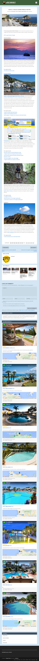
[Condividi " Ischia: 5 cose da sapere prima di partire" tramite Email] (20, 243)
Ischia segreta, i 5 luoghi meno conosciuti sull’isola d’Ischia (15, 115)
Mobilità (27, 659)
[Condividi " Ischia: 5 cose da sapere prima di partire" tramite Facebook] (11, 243)
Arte (21, 659)
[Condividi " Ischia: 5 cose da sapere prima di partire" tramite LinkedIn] (18, 243)
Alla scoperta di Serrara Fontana (6, 272)
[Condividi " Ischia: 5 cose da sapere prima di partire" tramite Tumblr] (15, 243)
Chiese (24, 659)
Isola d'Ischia (23, 11)
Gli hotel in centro (7, 156)
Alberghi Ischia (5, 635)
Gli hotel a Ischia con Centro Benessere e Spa (12, 152)
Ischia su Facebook (6, 638)
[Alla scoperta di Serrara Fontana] (7, 269)
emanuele (13, 11)
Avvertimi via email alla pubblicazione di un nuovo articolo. (14, 305)
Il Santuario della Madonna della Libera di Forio (23, 276)
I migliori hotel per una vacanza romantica (12, 159)
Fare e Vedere (18, 11)
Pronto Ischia (5, 642)
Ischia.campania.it (10, 232)
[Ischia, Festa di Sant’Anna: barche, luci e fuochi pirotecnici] (32, 269)
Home (15, 659)
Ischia (9, 347)
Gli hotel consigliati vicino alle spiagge (11, 158)
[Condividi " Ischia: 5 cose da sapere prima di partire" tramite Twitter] (13, 243)
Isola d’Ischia (33, 659)
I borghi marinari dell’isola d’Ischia (10, 113)
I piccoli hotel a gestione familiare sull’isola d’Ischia (13, 155)
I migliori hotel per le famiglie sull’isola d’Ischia (12, 154)
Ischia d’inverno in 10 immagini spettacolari (12, 198)
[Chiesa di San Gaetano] (15, 269)
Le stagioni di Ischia (7, 196)
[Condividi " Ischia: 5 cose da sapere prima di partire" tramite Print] (22, 243)
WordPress (16, 658)
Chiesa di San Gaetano (14, 272)
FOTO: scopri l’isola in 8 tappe (9, 35)
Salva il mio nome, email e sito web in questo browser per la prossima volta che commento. (17, 302)
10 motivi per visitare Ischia (9, 70)
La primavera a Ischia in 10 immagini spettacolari (13, 199)
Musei (30, 659)
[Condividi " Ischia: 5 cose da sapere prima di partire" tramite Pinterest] (16, 243)
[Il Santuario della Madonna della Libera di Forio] (24, 270)
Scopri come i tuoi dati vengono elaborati (27, 310)
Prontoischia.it (7, 141)
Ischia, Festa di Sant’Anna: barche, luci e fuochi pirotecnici (32, 273)
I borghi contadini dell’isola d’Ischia (10, 112)
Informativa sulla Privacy (7, 652)
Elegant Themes (8, 658)
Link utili (4, 640)
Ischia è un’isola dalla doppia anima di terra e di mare (14, 96)
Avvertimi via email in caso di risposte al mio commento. (14, 304)
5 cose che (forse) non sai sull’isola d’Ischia (12, 236)
